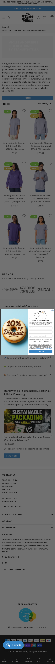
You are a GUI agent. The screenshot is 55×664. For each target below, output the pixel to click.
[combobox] (31, 336)
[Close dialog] (52, 311)
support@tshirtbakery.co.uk (48, 348)
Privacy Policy (38, 348)
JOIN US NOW (41, 351)
